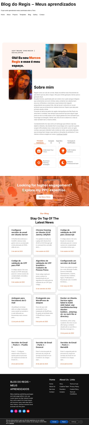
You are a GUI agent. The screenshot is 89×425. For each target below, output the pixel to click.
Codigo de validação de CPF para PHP (19, 263)
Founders (62, 389)
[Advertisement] (44, 29)
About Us (52, 386)
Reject (64, 422)
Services (52, 389)
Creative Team (64, 386)
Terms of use (74, 384)
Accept (54, 422)
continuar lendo (62, 134)
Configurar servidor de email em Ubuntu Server (19, 232)
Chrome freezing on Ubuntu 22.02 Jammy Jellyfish (43, 232)
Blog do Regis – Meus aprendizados (38, 4)
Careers (62, 392)
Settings (74, 422)
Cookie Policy (74, 389)
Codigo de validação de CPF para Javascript (68, 232)
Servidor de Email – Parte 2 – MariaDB (68, 345)
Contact (51, 392)
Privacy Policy (74, 386)
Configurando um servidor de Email (68, 262)
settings (11, 423)
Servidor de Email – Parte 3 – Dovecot (44, 345)
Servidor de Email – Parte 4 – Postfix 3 (19, 345)
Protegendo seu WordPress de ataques (43, 300)
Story (61, 384)
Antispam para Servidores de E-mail (18, 300)
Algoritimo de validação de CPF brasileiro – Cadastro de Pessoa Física (43, 265)
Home (51, 384)
